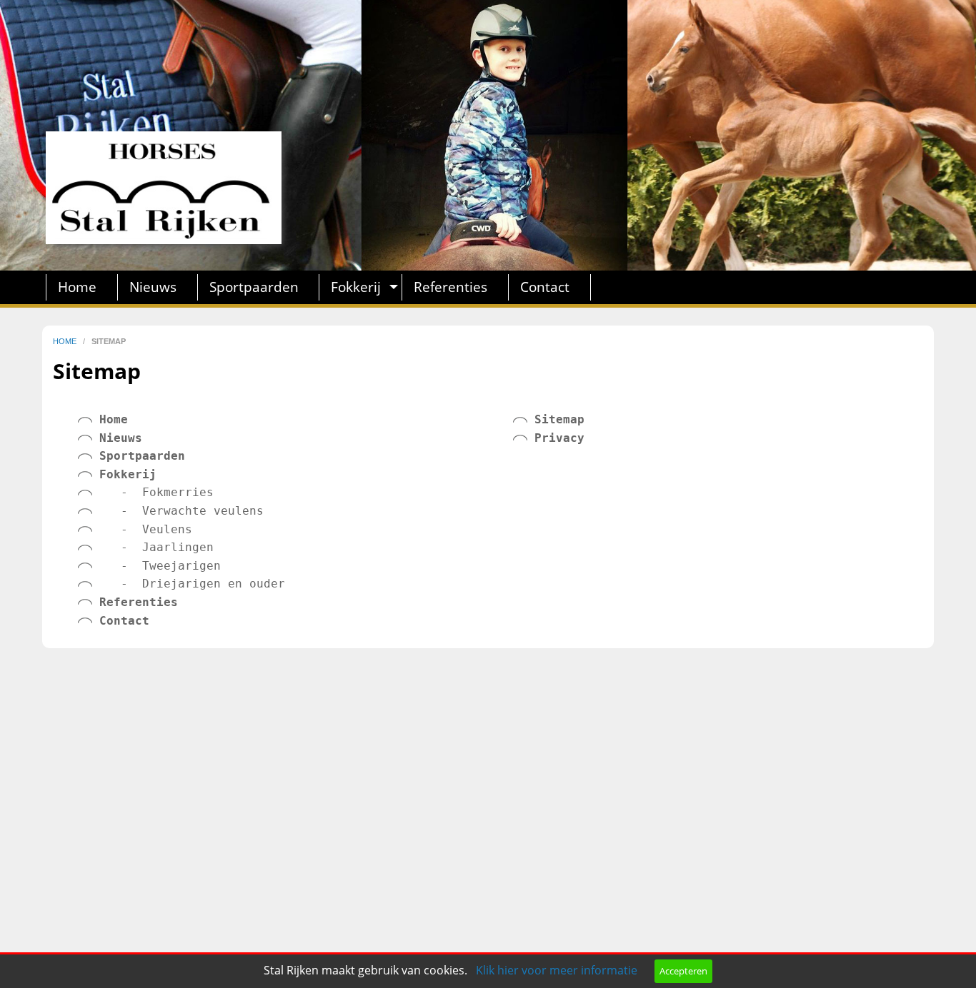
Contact (544, 286)
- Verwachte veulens (171, 511)
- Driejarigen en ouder (181, 583)
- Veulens (135, 529)
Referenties (450, 286)
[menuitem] (82, 287)
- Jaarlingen (146, 547)
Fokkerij (356, 286)
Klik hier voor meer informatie (556, 970)
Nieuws (152, 286)
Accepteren (683, 970)
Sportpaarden (254, 286)
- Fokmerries (146, 492)
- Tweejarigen (149, 566)
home (66, 341)
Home (77, 286)
